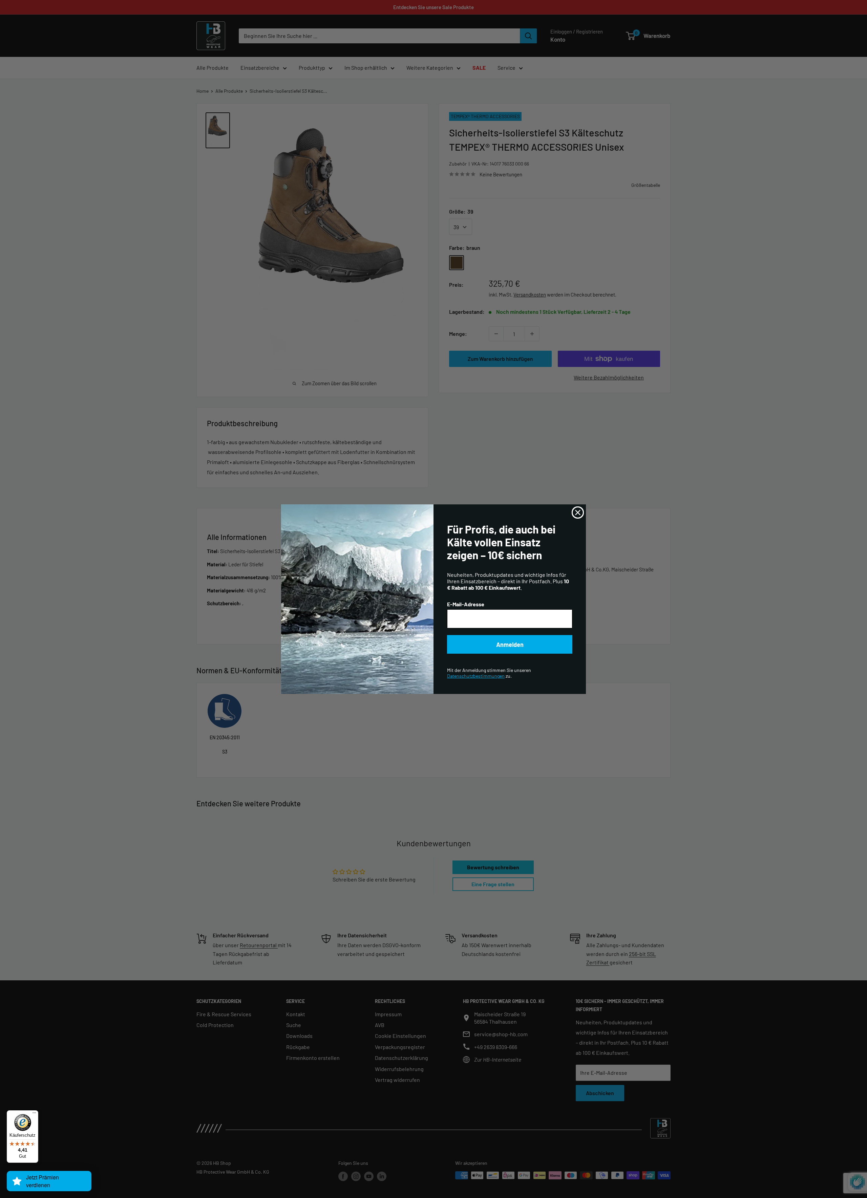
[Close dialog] (577, 512)
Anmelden (510, 644)
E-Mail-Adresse (465, 604)
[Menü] (34, 1114)
